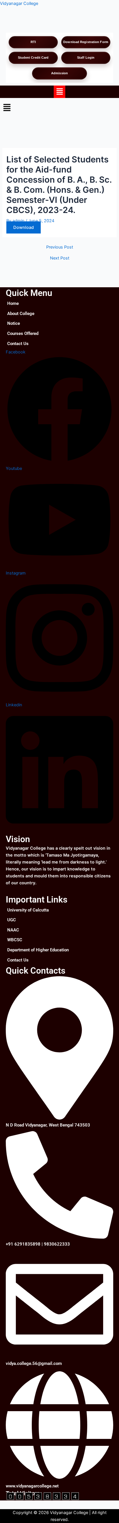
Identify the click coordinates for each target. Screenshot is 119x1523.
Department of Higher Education (38, 950)
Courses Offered (22, 333)
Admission (59, 73)
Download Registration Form (85, 42)
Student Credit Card (33, 57)
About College (20, 313)
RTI (33, 42)
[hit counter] (43, 1495)
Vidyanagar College (19, 3)
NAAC (13, 930)
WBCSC (14, 939)
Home (13, 303)
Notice (13, 323)
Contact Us (18, 343)
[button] (59, 92)
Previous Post (59, 247)
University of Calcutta (28, 910)
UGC (11, 919)
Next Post (59, 258)
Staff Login (85, 57)
